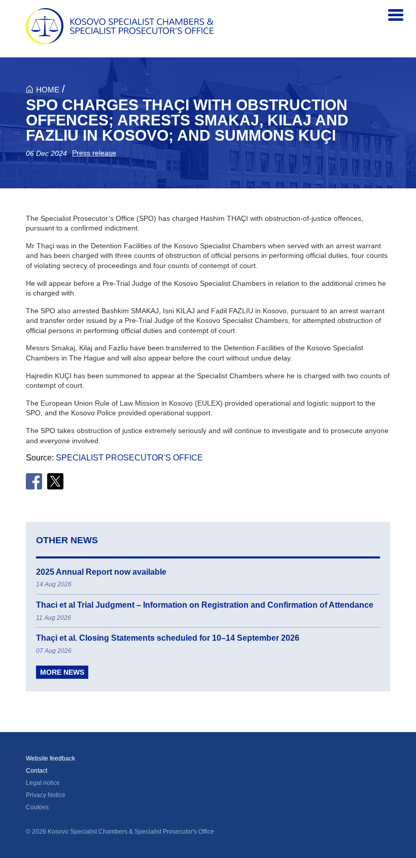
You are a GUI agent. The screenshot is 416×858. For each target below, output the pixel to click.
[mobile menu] (396, 15)
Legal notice (43, 782)
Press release (94, 153)
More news (62, 672)
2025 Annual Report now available (101, 572)
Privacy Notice (45, 795)
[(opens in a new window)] (34, 481)
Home (47, 89)
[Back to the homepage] (120, 26)
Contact (36, 770)
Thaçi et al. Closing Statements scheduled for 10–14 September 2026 (167, 638)
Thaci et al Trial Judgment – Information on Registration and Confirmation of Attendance (204, 605)
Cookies (37, 807)
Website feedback (50, 758)
